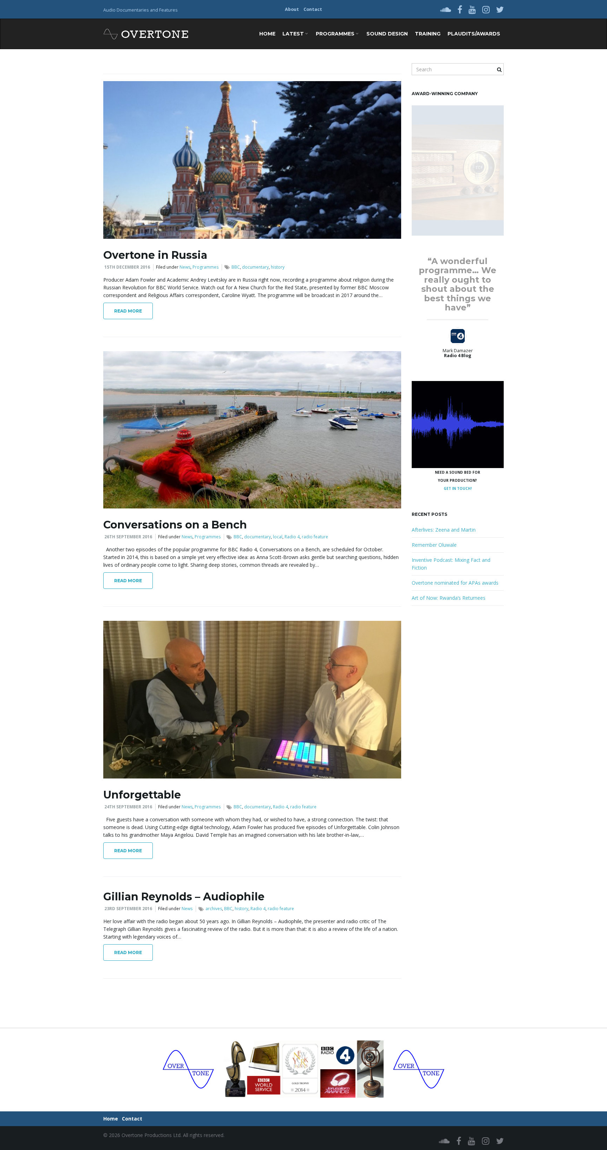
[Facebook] (459, 9)
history (278, 267)
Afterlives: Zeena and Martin (444, 529)
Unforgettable (142, 794)
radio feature (315, 537)
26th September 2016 (128, 537)
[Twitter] (500, 9)
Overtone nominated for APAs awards (455, 582)
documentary (255, 267)
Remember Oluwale (434, 544)
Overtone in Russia (155, 255)
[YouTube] (472, 9)
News (185, 267)
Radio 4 (292, 537)
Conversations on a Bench (175, 524)
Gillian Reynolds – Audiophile (184, 896)
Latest (293, 34)
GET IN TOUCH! (458, 488)
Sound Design (387, 34)
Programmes (336, 34)
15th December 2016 (127, 267)
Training (427, 34)
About (292, 9)
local (277, 537)
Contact (313, 9)
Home (267, 34)
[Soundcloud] (445, 9)
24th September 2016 (128, 807)
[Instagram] (486, 9)
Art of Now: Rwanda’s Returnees (448, 597)
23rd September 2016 (128, 909)
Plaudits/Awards (474, 34)
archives (213, 909)
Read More (128, 311)
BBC (235, 267)
